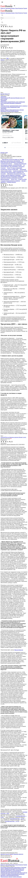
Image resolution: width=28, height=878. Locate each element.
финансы (11, 437)
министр (21, 854)
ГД (9, 93)
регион (7, 854)
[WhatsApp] (12, 26)
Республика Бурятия (6, 867)
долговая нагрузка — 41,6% (17, 818)
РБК (7, 58)
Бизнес (13, 8)
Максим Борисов (18, 650)
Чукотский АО (23, 872)
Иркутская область (16, 867)
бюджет (21, 437)
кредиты (16, 437)
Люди (16, 8)
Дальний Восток (5, 437)
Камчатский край (14, 872)
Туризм (25, 8)
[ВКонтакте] (1, 26)
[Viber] (10, 26)
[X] (8, 26)
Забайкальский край (10, 868)
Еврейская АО (9, 870)
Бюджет (3, 93)
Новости (3, 8)
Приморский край (5, 871)
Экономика (8, 8)
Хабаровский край (5, 872)
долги (24, 437)
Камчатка (16, 854)
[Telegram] (6, 26)
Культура (20, 8)
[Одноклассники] (3, 26)
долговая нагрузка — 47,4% (12, 821)
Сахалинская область (15, 871)
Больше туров (4, 152)
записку (3, 59)
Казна (6, 93)
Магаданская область (18, 870)
